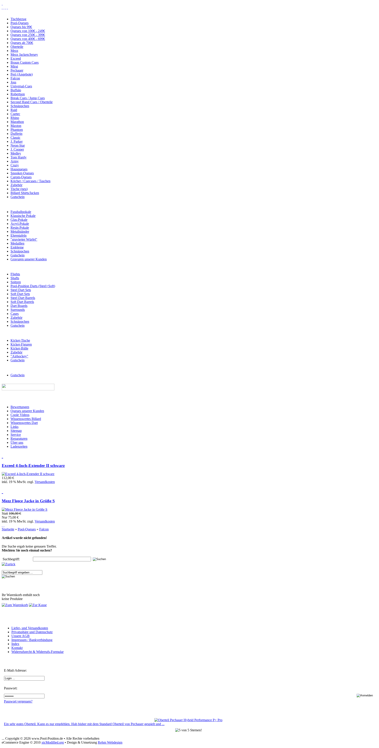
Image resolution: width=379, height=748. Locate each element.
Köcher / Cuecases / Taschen (30, 181)
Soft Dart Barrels (22, 302)
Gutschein (18, 197)
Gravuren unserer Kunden (29, 259)
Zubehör (16, 185)
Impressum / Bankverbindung (31, 640)
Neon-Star (18, 145)
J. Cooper (17, 149)
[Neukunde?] (2, 525)
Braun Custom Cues (25, 62)
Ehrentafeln (19, 235)
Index (15, 644)
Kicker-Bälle (19, 348)
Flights (15, 274)
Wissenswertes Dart (24, 423)
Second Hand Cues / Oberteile (32, 102)
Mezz (14, 50)
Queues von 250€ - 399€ (28, 35)
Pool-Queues (20, 23)
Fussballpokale (21, 212)
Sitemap (16, 431)
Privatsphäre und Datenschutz (32, 632)
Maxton (16, 126)
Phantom (17, 130)
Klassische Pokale (23, 216)
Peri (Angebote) (22, 74)
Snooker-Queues (22, 173)
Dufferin (16, 133)
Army (15, 161)
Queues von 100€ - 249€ (28, 31)
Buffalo (16, 90)
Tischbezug (18, 19)
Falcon (15, 78)
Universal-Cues (21, 86)
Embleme (17, 247)
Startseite (8, 529)
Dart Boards (19, 306)
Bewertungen (20, 407)
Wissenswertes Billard (26, 419)
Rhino (15, 118)
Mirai (14, 66)
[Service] (2, 7)
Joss (13, 82)
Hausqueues (19, 169)
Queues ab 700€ (22, 43)
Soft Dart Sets (20, 294)
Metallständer (20, 231)
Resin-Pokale (20, 227)
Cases (15, 313)
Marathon (17, 122)
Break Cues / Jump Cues (28, 98)
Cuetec (15, 114)
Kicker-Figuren (21, 344)
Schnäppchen (20, 106)
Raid (14, 110)
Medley (16, 153)
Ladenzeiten (19, 446)
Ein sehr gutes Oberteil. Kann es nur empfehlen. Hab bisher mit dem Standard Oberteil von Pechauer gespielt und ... (84, 724)
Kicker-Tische (20, 340)
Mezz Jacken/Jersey (24, 54)
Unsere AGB (20, 636)
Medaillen (17, 243)
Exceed (16, 58)
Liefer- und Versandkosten (29, 628)
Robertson (18, 94)
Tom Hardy (19, 157)
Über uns (17, 442)
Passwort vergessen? (18, 701)
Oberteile (17, 47)
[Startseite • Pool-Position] (2, 3)
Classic (15, 137)
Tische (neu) (19, 189)
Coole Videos (20, 415)
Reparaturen (19, 438)
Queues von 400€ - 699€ (28, 39)
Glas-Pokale (19, 220)
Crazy (15, 165)
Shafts (15, 278)
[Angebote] (2, 491)
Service (16, 434)
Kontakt (17, 648)
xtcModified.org (52, 742)
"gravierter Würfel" (24, 239)
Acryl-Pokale (20, 223)
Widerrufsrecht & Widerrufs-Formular (37, 652)
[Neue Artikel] (2, 456)
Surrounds (18, 310)
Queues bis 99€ (21, 27)
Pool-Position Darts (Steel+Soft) (33, 286)
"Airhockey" (19, 356)
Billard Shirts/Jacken (25, 193)
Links (14, 427)
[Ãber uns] (5, 7)
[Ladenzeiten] (7, 7)
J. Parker (17, 141)
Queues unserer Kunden (27, 411)
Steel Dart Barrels (23, 298)
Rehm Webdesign (110, 742)
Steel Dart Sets (21, 290)
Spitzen (16, 282)
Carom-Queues (21, 177)
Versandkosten (45, 482)
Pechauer (17, 70)
